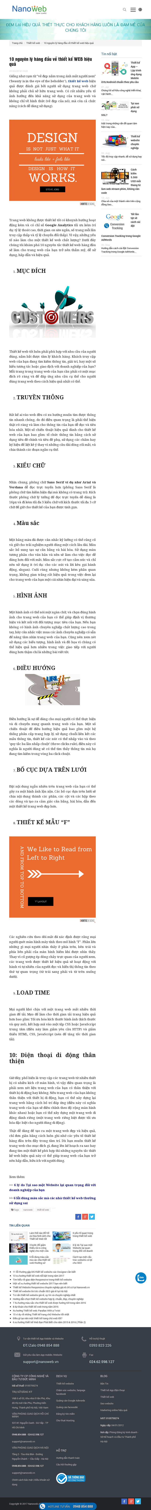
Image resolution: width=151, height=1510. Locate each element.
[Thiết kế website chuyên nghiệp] (115, 140)
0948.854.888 (19, 1434)
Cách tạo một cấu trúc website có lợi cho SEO (82, 1259)
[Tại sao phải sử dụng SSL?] (115, 105)
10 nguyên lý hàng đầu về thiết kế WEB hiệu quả (69, 43)
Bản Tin (104, 1383)
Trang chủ (17, 43)
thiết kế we (77, 81)
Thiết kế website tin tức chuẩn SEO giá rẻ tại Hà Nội (40, 1291)
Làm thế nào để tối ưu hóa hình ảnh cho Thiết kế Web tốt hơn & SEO (39, 1237)
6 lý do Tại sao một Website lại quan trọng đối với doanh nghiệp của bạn (83, 1249)
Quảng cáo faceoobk (67, 1407)
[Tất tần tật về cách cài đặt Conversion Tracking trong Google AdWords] (115, 222)
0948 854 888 (70, 1506)
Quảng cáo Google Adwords (70, 1400)
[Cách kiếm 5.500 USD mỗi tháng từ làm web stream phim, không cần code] (115, 176)
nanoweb (28, 1209)
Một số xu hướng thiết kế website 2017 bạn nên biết (40, 1283)
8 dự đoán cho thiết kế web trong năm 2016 (35, 1306)
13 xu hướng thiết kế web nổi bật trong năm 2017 (38, 1275)
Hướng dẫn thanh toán (68, 1457)
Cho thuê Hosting (65, 1420)
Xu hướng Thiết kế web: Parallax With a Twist (36, 1310)
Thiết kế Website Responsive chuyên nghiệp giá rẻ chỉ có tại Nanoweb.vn (51, 1287)
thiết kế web (43, 1209)
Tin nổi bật (109, 54)
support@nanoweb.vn (23, 1441)
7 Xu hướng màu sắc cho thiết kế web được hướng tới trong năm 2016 (49, 1302)
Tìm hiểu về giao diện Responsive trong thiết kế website (42, 1279)
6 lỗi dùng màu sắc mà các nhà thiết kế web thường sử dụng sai (39, 1261)
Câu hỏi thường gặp (66, 1464)
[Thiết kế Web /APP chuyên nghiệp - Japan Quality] (29, 9)
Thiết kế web (33, 43)
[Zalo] (140, 1277)
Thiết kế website (65, 1383)
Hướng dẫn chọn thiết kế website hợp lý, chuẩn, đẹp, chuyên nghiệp (48, 1299)
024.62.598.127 (101, 1361)
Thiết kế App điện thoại (112, 1390)
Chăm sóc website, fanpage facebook (70, 1392)
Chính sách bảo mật (22, 1479)
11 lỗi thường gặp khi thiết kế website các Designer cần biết (44, 1271)
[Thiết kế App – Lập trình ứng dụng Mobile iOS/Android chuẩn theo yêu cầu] (115, 67)
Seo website (106, 1403)
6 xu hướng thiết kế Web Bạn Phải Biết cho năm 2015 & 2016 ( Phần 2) (49, 1322)
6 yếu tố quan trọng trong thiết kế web (83, 1234)
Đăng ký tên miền (65, 1413)
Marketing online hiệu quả (113, 1410)
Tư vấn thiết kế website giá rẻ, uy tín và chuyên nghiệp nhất (44, 1295)
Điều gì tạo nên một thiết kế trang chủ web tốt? (37, 1318)
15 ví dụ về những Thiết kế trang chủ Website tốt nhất (41, 1314)
